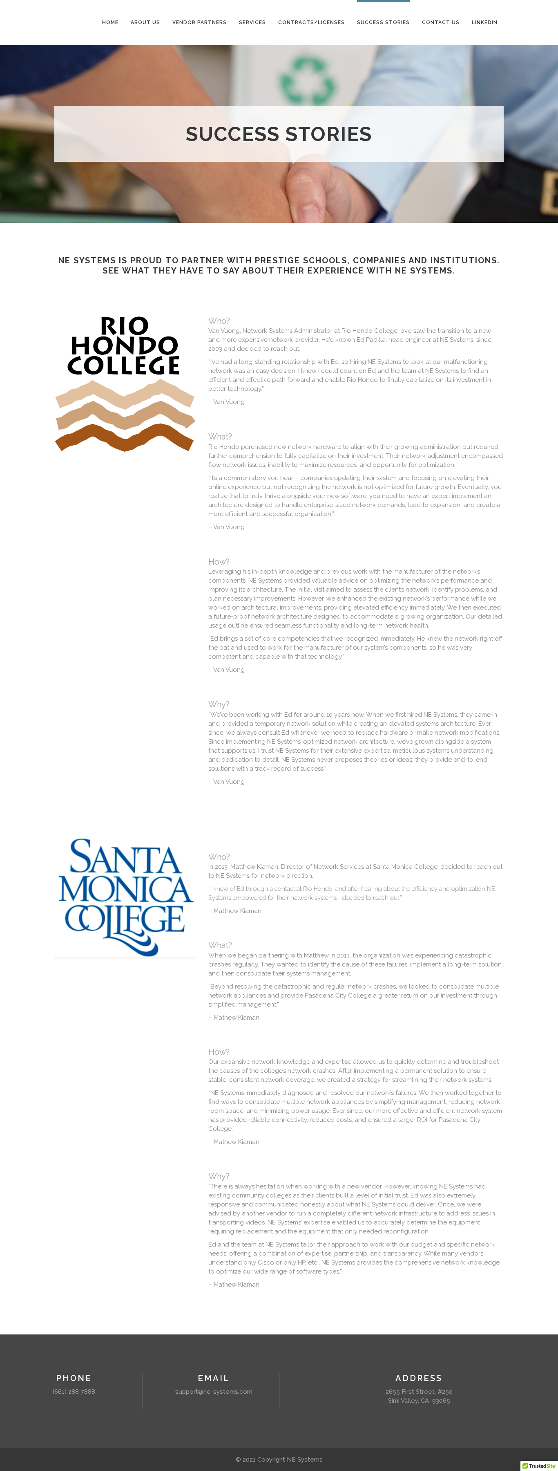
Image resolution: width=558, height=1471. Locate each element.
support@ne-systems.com (213, 1391)
